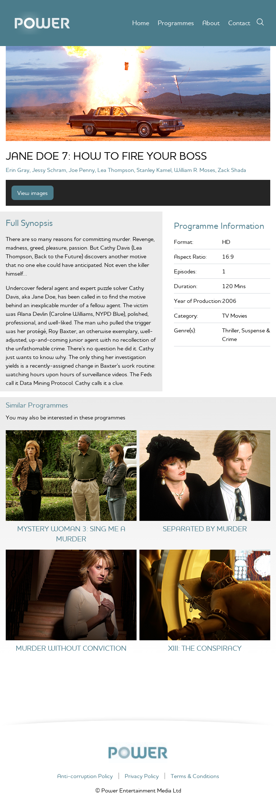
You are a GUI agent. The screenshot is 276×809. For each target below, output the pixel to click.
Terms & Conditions (195, 776)
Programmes (176, 23)
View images (32, 192)
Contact (239, 23)
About (211, 23)
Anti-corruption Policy (85, 776)
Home (140, 23)
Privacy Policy (142, 776)
